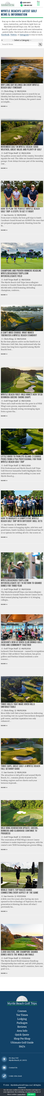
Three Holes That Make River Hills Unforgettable (18, 705)
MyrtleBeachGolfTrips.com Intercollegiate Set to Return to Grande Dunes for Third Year (21, 583)
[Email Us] (4, 1067)
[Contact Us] (4, 1059)
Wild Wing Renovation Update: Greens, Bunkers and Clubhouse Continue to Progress (19, 831)
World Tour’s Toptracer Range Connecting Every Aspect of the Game (19, 891)
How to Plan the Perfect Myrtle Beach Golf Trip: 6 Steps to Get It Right (20, 210)
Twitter (13, 35)
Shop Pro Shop (22, 1038)
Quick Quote (27, 2)
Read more (3, 106)
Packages (22, 1022)
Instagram (24, 35)
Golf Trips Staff (11, 153)
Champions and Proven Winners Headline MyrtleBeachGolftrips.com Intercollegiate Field (21, 273)
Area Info (22, 1030)
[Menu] (38, 4)
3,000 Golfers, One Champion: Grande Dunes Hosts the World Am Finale (19, 953)
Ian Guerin (9, 215)
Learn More (21, 1094)
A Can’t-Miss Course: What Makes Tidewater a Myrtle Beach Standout (19, 334)
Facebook (5, 35)
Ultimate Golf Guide (22, 1042)
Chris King (9, 91)
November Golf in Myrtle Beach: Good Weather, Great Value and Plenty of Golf (21, 148)
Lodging (22, 1019)
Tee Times (22, 1015)
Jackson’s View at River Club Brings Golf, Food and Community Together (21, 643)
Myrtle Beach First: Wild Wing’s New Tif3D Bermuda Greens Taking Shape (22, 395)
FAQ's (22, 1046)
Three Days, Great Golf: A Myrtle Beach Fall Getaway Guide (20, 767)
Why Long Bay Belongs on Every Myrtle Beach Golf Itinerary (20, 86)
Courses (22, 1011)
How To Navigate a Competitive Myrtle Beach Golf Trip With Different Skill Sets (21, 519)
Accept (31, 1094)
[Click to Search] (40, 44)
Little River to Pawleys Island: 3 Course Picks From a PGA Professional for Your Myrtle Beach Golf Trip (21, 459)
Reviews (22, 1026)
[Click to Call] (4, 1076)
